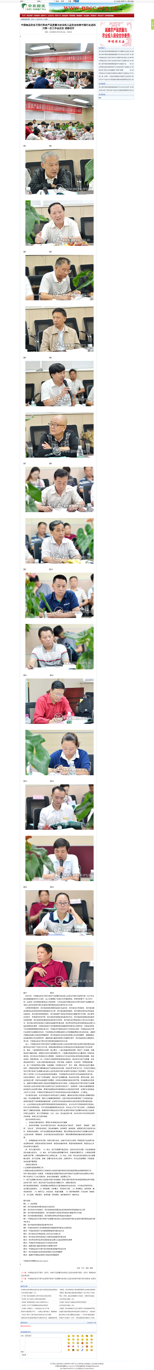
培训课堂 (72, 16)
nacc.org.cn (69, 1366)
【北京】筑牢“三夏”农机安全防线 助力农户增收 (36, 1315)
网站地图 (131, 1)
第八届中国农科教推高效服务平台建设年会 (112, 64)
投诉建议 (87, 1364)
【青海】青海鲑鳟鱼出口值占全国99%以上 (35, 1302)
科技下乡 (58, 16)
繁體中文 (124, 1)
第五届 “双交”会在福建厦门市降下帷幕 (111, 70)
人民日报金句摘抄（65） (67, 1305)
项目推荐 (30, 16)
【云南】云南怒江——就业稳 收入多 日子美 (35, 1308)
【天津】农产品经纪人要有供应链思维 (33, 1299)
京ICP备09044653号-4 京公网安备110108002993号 (77, 1368)
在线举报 (80, 1364)
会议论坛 (51, 16)
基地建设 (79, 16)
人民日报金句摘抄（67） (29, 1293)
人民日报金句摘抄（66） (67, 1299)
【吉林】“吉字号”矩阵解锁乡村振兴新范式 (34, 1305)
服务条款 (60, 1364)
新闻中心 (44, 16)
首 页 (24, 16)
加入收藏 (117, 1)
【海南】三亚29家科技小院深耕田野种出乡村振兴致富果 (77, 1290)
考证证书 (101, 16)
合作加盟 (94, 1364)
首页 (32, 19)
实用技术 (93, 16)
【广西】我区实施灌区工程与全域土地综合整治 (36, 1296)
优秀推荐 (37, 16)
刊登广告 (74, 1364)
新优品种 (65, 16)
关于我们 (53, 1364)
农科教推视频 (109, 16)
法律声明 (67, 1364)
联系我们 (101, 1364)
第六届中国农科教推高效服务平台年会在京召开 (114, 54)
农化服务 (86, 16)
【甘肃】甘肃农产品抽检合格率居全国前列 (72, 1302)
